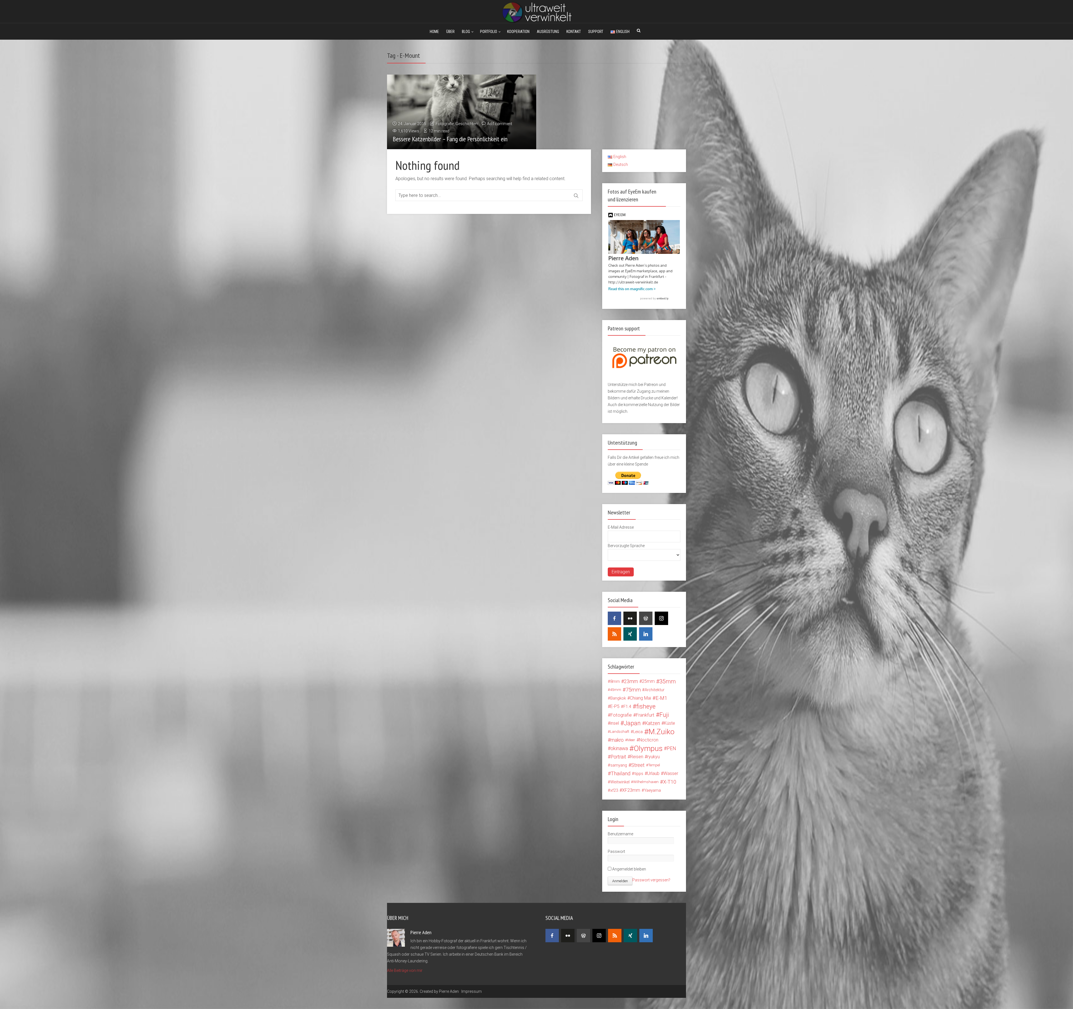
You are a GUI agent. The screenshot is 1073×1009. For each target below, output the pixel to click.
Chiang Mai (640, 698)
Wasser (670, 773)
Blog (466, 31)
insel (614, 723)
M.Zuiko (662, 731)
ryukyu (653, 756)
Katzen (652, 723)
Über (450, 31)
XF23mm (631, 790)
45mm (615, 690)
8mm (615, 681)
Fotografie (445, 123)
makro (617, 740)
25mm (648, 681)
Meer (631, 740)
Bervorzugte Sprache (626, 545)
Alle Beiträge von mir (404, 970)
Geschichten (466, 123)
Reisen (636, 756)
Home (434, 31)
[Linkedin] (645, 634)
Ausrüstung (548, 31)
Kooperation (518, 31)
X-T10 (669, 782)
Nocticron (648, 740)
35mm (667, 681)
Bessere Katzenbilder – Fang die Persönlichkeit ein (450, 139)
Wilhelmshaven (646, 782)
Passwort (616, 851)
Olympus (648, 748)
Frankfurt (645, 715)
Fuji (664, 715)
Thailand (620, 773)
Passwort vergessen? (651, 880)
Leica (638, 731)
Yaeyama (652, 790)
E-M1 (661, 698)
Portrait (618, 757)
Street (638, 765)
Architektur (654, 689)
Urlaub (653, 773)
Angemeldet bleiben (628, 869)
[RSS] (614, 634)
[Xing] (630, 634)
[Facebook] (614, 618)
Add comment (499, 123)
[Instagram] (661, 618)
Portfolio (488, 31)
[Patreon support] (644, 348)
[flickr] (630, 618)
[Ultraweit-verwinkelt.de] (536, 11)
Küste (669, 723)
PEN (671, 748)
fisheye (646, 706)
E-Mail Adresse (621, 527)
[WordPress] (645, 618)
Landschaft (619, 731)
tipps (638, 773)
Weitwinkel (620, 781)
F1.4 (627, 706)
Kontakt (573, 31)
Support (595, 31)
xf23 (614, 790)
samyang (618, 765)
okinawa (619, 748)
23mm (631, 681)
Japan (632, 723)
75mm (633, 689)
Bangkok (618, 698)
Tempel (654, 765)
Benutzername (620, 834)
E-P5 (614, 706)
